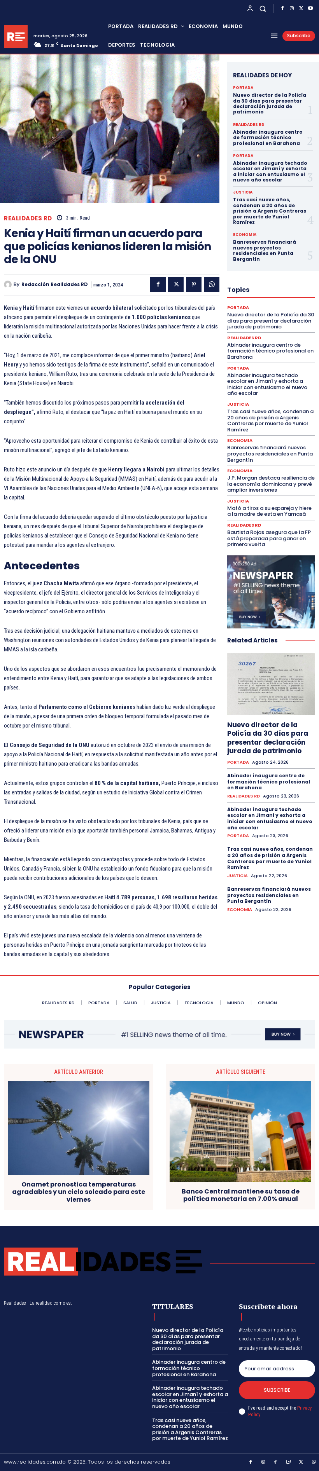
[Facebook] (282, 8)
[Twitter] (301, 8)
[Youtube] (310, 8)
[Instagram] (291, 8)
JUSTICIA (242, 192)
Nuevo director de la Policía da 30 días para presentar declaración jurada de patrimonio (269, 103)
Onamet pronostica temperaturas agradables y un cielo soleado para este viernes (78, 1192)
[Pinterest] (194, 284)
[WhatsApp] (211, 284)
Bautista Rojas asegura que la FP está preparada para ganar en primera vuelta (269, 538)
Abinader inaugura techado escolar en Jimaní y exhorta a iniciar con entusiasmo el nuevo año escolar (270, 171)
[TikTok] (275, 1462)
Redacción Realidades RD (54, 284)
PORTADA (243, 88)
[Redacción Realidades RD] (9, 284)
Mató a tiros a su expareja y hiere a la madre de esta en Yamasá (269, 511)
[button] (262, 8)
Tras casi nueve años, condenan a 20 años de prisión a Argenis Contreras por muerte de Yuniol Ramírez (269, 210)
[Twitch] (288, 1462)
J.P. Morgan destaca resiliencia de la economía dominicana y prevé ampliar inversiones (271, 484)
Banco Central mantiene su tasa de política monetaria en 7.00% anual (241, 1195)
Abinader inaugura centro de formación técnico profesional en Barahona (268, 138)
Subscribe (277, 1390)
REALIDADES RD (28, 218)
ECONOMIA (244, 235)
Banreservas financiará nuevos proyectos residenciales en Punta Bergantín (264, 250)
